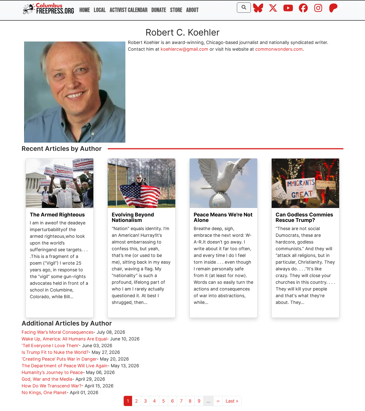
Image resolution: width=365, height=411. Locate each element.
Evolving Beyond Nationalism (133, 217)
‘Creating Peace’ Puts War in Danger (59, 359)
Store (176, 10)
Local (100, 10)
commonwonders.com (279, 49)
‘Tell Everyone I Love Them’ (50, 345)
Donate (158, 10)
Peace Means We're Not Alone (223, 217)
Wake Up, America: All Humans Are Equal (64, 338)
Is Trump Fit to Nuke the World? (55, 352)
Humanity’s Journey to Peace (52, 372)
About (192, 10)
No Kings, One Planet (44, 392)
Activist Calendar (128, 10)
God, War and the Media (47, 379)
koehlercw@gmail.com (184, 49)
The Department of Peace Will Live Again (65, 365)
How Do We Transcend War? (51, 385)
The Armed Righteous (57, 214)
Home (84, 10)
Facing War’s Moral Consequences (57, 332)
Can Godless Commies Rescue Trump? (304, 217)
